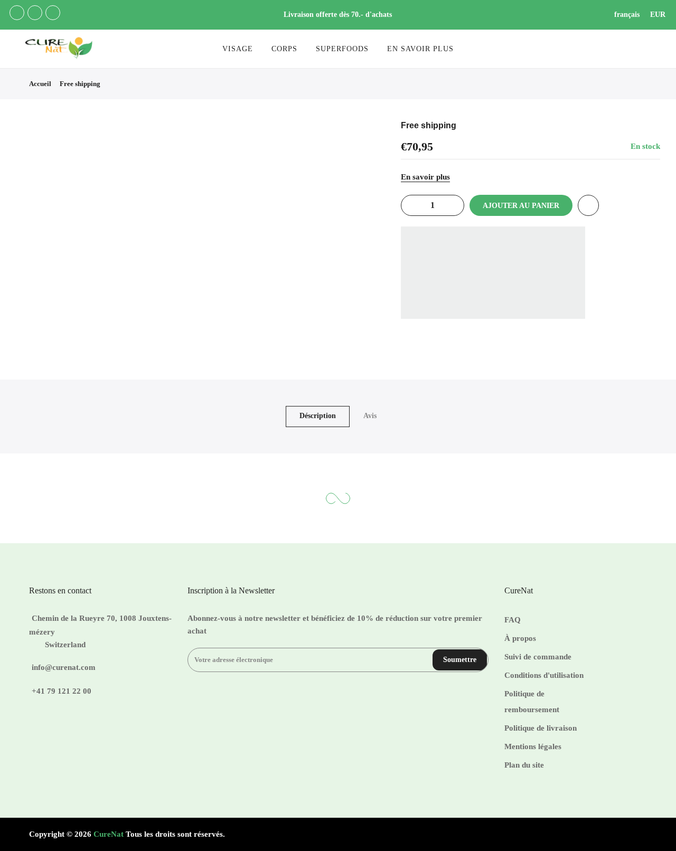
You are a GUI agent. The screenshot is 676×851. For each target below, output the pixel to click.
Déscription (317, 416)
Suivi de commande (537, 657)
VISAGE (237, 49)
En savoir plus (425, 177)
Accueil (40, 84)
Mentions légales (532, 746)
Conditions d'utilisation (544, 675)
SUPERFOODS (342, 49)
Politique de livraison (540, 728)
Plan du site (524, 765)
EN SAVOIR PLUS (420, 49)
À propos (520, 638)
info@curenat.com (64, 667)
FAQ (512, 620)
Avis (370, 416)
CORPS (284, 49)
